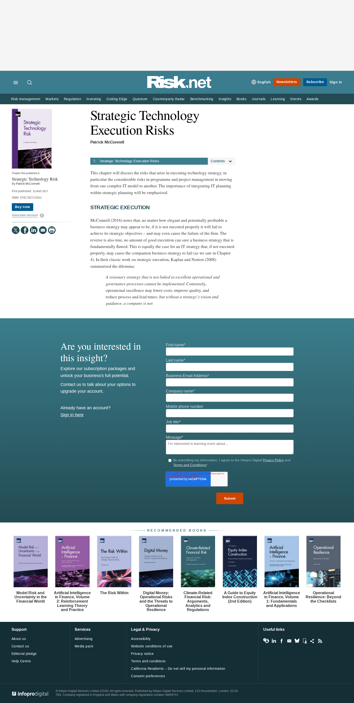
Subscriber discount (25, 215)
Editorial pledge (24, 653)
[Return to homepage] (179, 87)
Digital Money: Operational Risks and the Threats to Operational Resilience (156, 601)
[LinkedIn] (34, 230)
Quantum (140, 99)
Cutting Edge (116, 99)
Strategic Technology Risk (35, 179)
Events (295, 99)
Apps (305, 641)
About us (19, 639)
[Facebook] (24, 230)
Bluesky (297, 641)
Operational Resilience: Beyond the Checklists (323, 597)
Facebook (281, 641)
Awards (312, 99)
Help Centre (21, 661)
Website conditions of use (152, 646)
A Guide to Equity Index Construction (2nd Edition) (239, 597)
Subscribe (315, 82)
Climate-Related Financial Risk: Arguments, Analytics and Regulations (198, 601)
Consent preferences (148, 676)
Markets (52, 99)
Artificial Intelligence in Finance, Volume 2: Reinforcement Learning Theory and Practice (72, 601)
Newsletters (286, 82)
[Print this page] (52, 230)
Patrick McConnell (28, 184)
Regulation (72, 99)
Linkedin (274, 641)
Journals (258, 99)
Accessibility (141, 639)
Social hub (312, 641)
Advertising (84, 639)
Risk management (25, 99)
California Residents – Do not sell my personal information (178, 668)
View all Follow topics (266, 641)
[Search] (30, 83)
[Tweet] (16, 230)
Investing (93, 99)
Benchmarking (201, 99)
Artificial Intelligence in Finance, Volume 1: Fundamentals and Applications (281, 599)
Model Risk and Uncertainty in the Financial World (30, 597)
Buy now (22, 206)
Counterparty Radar (169, 99)
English (264, 82)
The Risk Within (114, 593)
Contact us (20, 646)
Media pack (84, 646)
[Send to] (43, 230)
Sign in (336, 82)
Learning (278, 99)
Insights (225, 99)
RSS (320, 641)
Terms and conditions (148, 661)
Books (241, 99)
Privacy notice (142, 653)
